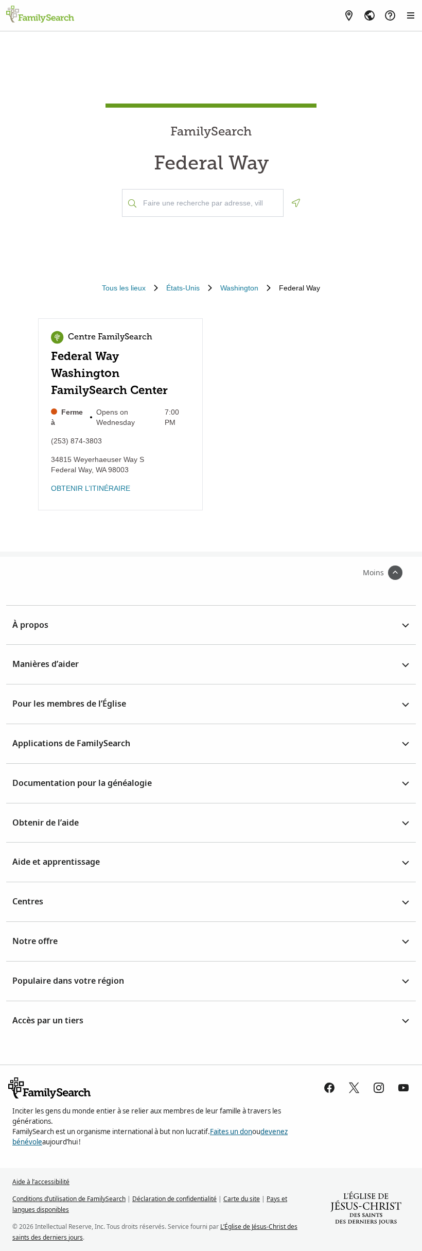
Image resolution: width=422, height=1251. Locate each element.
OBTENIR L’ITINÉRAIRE (90, 488)
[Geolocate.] (296, 203)
